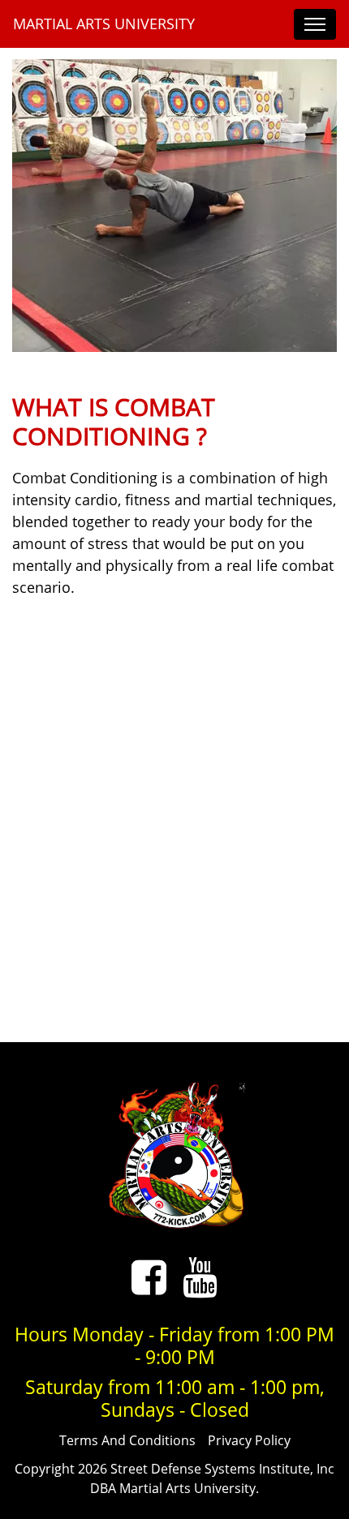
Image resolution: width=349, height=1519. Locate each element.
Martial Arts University (104, 23)
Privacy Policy (249, 1440)
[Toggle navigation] (315, 24)
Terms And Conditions (127, 1440)
